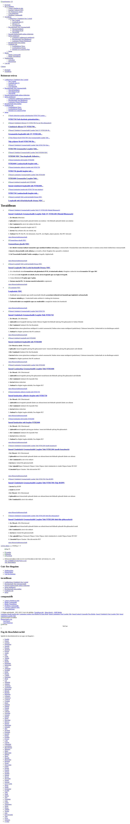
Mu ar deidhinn (9, 6)
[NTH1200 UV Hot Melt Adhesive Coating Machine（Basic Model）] (34, 210)
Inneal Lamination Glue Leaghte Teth (60, 614)
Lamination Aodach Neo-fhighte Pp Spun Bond (33, 614)
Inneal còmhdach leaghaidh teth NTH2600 (25, 342)
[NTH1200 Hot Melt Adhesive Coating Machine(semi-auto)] (33, 516)
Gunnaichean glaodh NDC (18, 244)
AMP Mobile (58, 612)
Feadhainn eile (12, 44)
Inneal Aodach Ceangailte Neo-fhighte (83, 614)
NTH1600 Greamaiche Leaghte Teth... (23, 178)
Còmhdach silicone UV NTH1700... (22, 127)
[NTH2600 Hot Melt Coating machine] (22, 338)
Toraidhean (8, 17)
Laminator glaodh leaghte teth (10, 614)
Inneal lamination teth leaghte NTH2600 (24, 422)
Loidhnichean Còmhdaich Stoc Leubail (20, 18)
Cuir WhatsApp (8, 623)
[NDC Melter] (14, 287)
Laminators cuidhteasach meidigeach (23, 37)
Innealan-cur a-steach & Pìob (21, 49)
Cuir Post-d (6, 621)
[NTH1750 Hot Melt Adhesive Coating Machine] (26, 311)
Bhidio (7, 53)
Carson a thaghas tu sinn (15, 8)
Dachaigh (7, 5)
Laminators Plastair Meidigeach (21, 41)
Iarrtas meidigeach (13, 36)
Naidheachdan (9, 58)
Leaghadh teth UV (17, 22)
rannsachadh (23, 237)
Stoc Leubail (16, 20)
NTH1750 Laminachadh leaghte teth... (23, 193)
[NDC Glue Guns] (17, 240)
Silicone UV (16, 24)
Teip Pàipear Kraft (17, 30)
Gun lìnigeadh (16, 25)
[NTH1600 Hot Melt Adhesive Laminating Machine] (26, 365)
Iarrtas (10, 51)
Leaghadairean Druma (19, 48)
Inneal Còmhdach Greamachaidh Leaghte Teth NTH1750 (31, 315)
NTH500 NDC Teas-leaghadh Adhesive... (24, 156)
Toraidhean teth (39, 612)
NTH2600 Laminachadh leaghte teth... (23, 164)
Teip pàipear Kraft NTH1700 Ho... (21, 141)
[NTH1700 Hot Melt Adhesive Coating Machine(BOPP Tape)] (30, 479)
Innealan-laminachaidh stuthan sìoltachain (20, 34)
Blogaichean (12, 61)
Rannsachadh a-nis (6, 619)
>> (11, 546)
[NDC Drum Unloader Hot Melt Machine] (25, 264)
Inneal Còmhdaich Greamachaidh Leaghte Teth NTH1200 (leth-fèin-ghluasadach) (40, 519)
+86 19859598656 (10, 562)
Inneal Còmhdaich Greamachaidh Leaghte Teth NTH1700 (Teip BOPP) (36, 483)
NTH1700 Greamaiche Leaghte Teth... (23, 149)
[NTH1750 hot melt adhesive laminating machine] (24, 392)
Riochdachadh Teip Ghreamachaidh (19, 27)
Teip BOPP (15, 32)
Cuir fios (7, 63)
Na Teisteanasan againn (15, 12)
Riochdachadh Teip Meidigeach (21, 39)
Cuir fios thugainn (10, 574)
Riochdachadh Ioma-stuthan (16, 42)
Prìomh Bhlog (9, 572)
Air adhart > (6, 546)
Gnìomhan (11, 60)
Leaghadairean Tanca (18, 46)
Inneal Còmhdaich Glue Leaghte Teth (107, 614)
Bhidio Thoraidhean (14, 56)
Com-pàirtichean (13, 13)
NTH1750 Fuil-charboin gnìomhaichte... (24, 119)
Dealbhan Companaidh (15, 15)
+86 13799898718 (10, 561)
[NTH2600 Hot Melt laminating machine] (21, 419)
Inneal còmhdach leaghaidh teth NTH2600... (25, 186)
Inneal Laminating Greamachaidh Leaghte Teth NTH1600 (31, 369)
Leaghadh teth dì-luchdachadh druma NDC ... (26, 201)
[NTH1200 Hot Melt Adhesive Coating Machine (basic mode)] (32, 445)
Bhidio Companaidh (14, 55)
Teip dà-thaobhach (17, 29)
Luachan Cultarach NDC (16, 10)
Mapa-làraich (49, 612)
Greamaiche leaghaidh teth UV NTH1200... (25, 134)
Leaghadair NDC (15, 291)
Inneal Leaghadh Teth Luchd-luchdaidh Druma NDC (29, 268)
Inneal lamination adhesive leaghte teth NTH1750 (27, 396)
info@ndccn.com (21, 561)
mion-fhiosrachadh (14, 237)
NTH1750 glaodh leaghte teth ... (20, 171)
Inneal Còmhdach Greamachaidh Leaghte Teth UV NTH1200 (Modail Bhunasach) (40, 214)
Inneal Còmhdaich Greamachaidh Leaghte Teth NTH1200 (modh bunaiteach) (38, 449)
